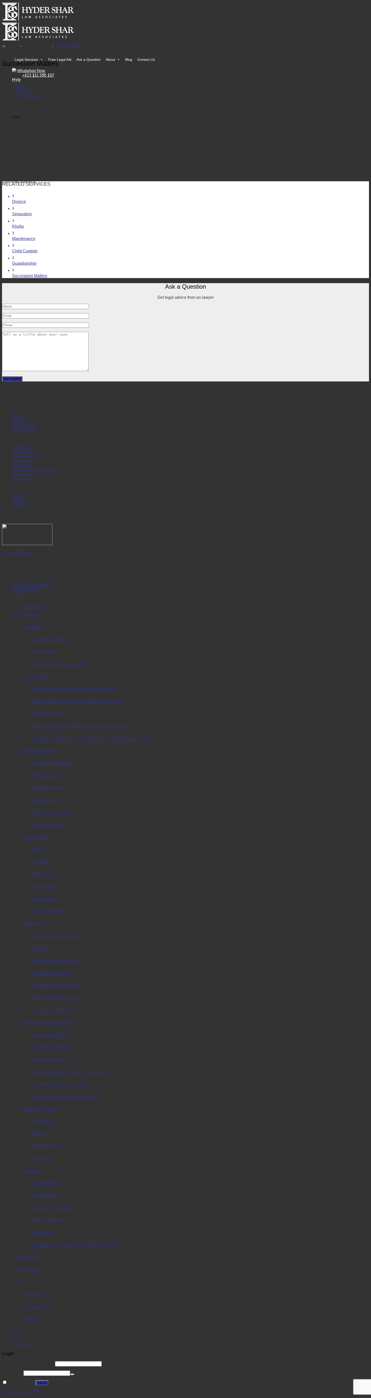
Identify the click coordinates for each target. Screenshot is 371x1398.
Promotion (41, 948)
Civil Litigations (24, 451)
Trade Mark (42, 1121)
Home (13, 46)
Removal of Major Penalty (55, 998)
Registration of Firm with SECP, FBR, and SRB (74, 1245)
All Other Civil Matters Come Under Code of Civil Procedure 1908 (90, 738)
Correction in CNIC (49, 1035)
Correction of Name (49, 1059)
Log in (42, 1383)
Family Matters (70, 46)
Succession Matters (29, 276)
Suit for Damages (47, 713)
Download (20, 492)
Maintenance (23, 238)
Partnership (42, 1232)
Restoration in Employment (56, 936)
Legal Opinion (45, 1195)
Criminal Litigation (26, 456)
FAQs (20, 87)
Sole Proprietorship (49, 1220)
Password (12, 1373)
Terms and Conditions (31, 585)
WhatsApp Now (31, 71)
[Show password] (72, 1374)
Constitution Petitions (51, 639)
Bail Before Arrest (48, 788)
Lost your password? (20, 1391)
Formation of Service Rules (56, 961)
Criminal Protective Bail (53, 763)
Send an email (28, 96)
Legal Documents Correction (35, 469)
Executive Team (24, 430)
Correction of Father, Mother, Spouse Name (71, 1072)
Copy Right (42, 1158)
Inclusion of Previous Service (58, 985)
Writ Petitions (44, 652)
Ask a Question (88, 59)
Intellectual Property (28, 474)
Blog (128, 59)
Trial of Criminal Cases (52, 812)
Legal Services (26, 59)
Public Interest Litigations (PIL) (59, 664)
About (110, 59)
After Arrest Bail (46, 800)
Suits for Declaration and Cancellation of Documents (79, 701)
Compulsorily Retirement (54, 1010)
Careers (18, 501)
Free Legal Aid (59, 59)
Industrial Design (47, 1146)
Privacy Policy (25, 589)
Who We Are (22, 421)
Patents (39, 1134)
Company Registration (52, 1208)
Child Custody (25, 251)
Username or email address (28, 1363)
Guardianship (24, 263)
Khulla (18, 226)
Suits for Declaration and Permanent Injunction (74, 689)
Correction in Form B (50, 1047)
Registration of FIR (49, 825)
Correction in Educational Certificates (65, 1096)
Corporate (20, 479)
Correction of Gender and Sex (59, 1084)
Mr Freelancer (33, 607)
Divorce (19, 201)
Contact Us (146, 59)
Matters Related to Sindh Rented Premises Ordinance (80, 726)
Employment (22, 465)
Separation (22, 214)
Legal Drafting (45, 1183)
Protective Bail (45, 775)
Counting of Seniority (51, 973)
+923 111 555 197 (18, 553)
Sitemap (19, 594)
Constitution (21, 447)
